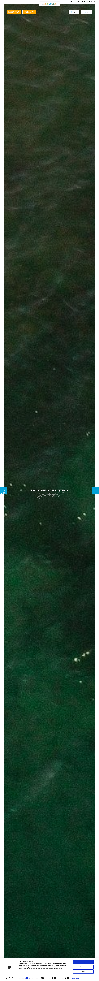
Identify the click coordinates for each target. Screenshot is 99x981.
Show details (75, 978)
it (87, 12)
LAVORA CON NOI (90, 2)
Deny (83, 971)
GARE (83, 2)
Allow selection (83, 966)
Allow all (83, 962)
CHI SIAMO (72, 2)
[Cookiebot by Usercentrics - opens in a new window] (9, 978)
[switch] (42, 978)
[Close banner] (96, 960)
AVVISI (78, 2)
